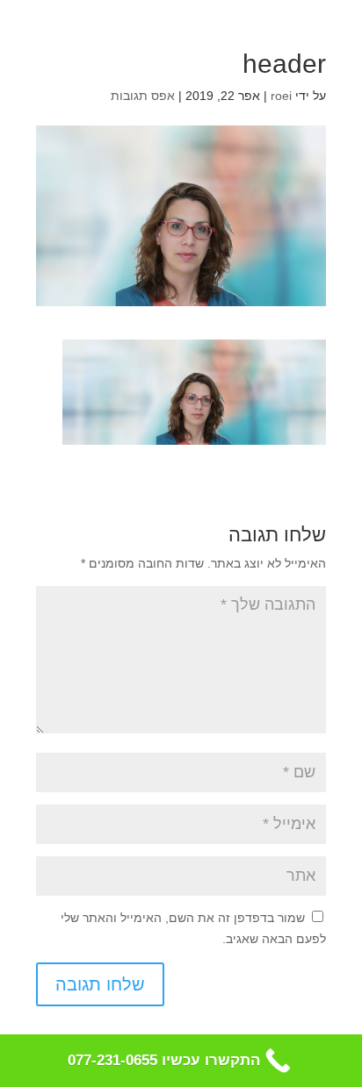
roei (281, 96)
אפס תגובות (143, 96)
